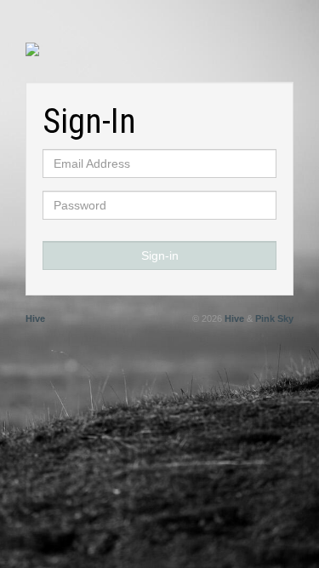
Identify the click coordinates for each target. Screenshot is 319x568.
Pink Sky (274, 318)
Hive (35, 318)
